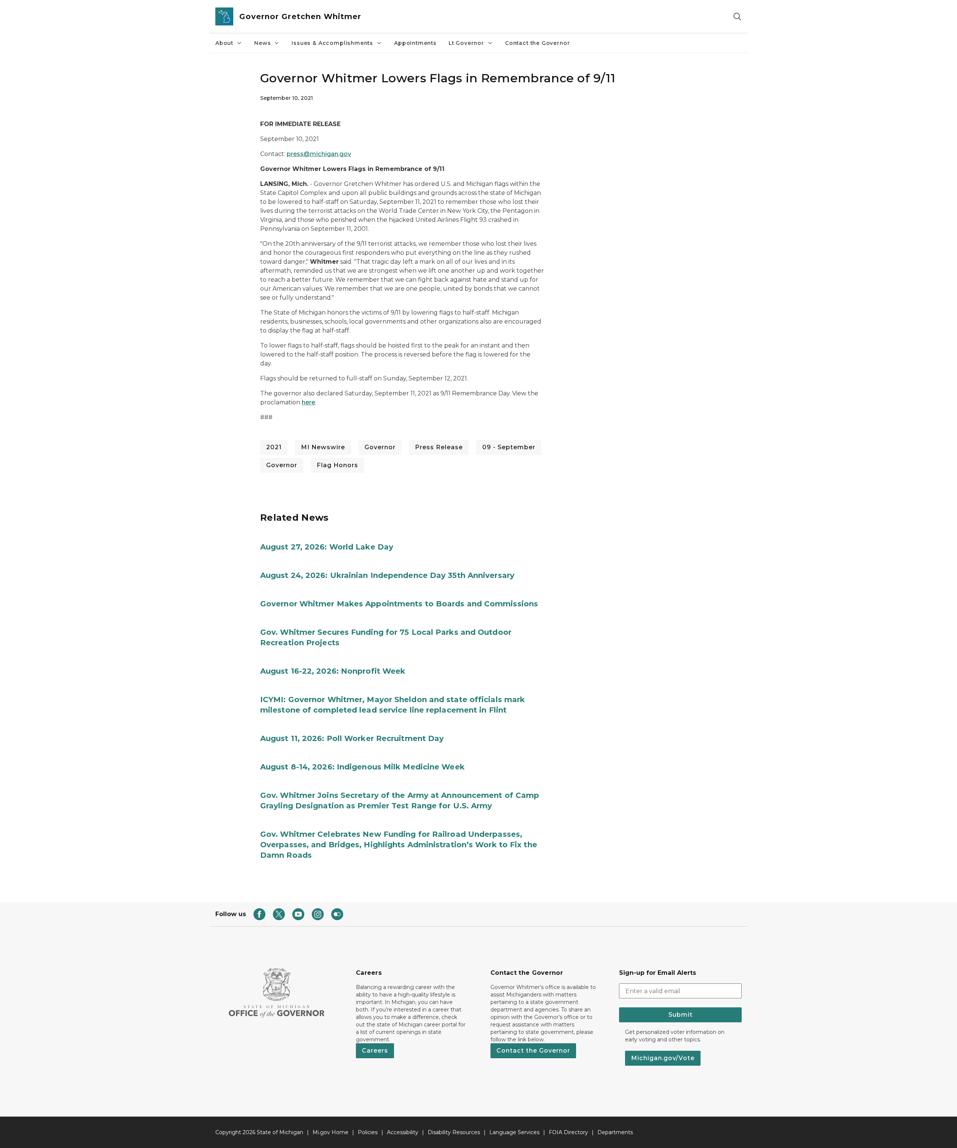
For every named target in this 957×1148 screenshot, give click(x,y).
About (224, 43)
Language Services (514, 1132)
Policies (368, 1132)
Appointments (415, 43)
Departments (615, 1132)
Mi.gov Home (330, 1132)
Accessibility (402, 1132)
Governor (380, 447)
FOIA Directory (568, 1132)
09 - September (508, 447)
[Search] (737, 16)
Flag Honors (337, 465)
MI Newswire (323, 447)
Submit (680, 1014)
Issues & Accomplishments (332, 43)
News (262, 43)
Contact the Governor (537, 43)
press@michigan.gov (319, 153)
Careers (375, 1050)
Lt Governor (466, 43)
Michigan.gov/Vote (663, 1058)
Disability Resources (454, 1132)
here (308, 402)
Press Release (439, 447)
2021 (273, 447)
